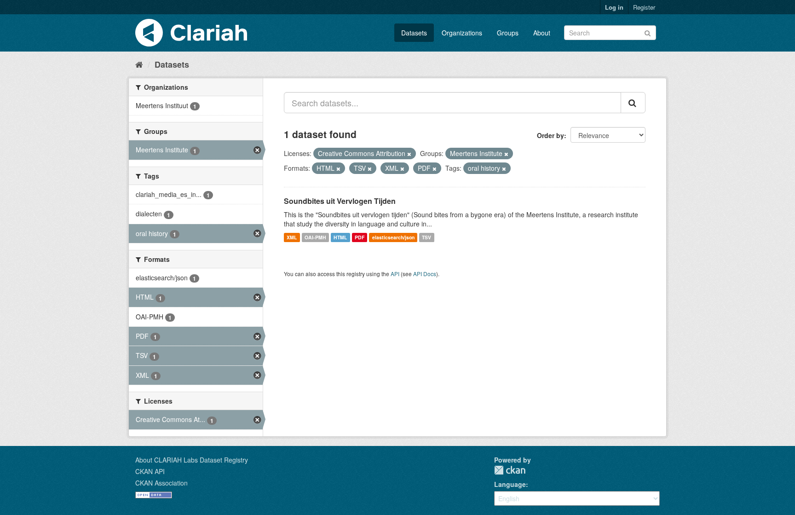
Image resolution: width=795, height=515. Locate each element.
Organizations (462, 32)
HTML (340, 237)
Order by (550, 135)
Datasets (414, 32)
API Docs (424, 274)
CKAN (509, 470)
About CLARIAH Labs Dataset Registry (191, 459)
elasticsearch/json (393, 237)
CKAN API (150, 471)
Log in (614, 7)
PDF (359, 237)
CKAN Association (161, 482)
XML (292, 237)
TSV (426, 237)
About (541, 32)
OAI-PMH (315, 237)
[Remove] (409, 153)
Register (644, 7)
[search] (633, 102)
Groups (507, 32)
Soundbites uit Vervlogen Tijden (340, 201)
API (395, 274)
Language (510, 484)
